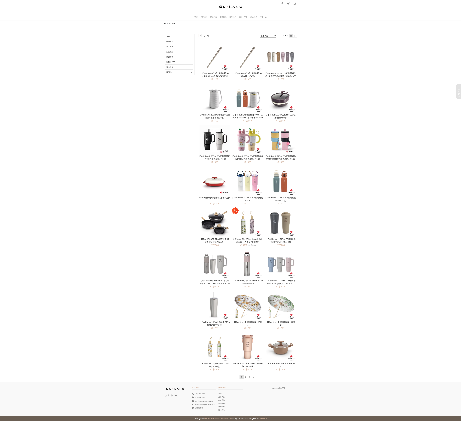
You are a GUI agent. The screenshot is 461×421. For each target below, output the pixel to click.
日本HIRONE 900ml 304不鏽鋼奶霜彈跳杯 (247, 199)
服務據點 (169, 51)
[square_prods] (291, 35)
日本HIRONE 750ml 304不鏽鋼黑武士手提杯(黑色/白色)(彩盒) (214, 157)
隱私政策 (221, 410)
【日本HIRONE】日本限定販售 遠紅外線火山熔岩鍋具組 (214, 240)
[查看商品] (211, 56)
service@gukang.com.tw (204, 401)
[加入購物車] (218, 56)
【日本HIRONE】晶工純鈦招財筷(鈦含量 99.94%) (247, 75)
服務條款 (221, 406)
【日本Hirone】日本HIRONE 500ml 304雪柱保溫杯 (247, 282)
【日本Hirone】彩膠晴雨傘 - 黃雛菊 (247, 323)
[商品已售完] (251, 222)
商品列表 (169, 46)
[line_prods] (295, 35)
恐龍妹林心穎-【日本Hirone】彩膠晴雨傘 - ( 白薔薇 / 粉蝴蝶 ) (248, 240)
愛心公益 (169, 67)
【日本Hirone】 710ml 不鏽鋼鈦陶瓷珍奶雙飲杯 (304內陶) (281, 240)
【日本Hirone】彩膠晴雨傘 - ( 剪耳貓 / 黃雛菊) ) (215, 365)
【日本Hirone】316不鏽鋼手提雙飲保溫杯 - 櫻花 (247, 365)
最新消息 (169, 41)
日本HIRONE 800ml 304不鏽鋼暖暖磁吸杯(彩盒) (280, 199)
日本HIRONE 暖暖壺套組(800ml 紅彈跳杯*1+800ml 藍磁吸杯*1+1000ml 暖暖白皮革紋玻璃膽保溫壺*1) (248, 117)
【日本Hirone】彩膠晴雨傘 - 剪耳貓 (280, 323)
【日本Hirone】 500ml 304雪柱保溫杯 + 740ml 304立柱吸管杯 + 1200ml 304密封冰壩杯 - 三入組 (214, 283)
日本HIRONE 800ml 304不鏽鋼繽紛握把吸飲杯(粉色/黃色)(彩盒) (247, 157)
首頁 (168, 36)
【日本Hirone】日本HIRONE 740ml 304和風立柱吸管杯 (214, 323)
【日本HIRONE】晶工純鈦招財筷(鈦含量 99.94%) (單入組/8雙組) (214, 75)
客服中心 (169, 72)
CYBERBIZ (263, 418)
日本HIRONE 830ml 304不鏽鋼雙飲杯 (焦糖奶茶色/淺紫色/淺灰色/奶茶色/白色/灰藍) (280, 76)
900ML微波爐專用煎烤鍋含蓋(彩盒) (214, 197)
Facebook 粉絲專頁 (278, 388)
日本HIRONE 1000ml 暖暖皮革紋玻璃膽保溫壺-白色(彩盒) (214, 116)
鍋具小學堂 (170, 62)
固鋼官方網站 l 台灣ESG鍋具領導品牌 (218, 418)
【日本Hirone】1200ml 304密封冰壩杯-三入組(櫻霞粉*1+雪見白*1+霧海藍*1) (281, 283)
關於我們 (169, 56)
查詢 (219, 394)
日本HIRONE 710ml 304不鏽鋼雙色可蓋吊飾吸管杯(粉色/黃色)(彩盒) (280, 157)
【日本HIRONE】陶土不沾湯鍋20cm (280, 365)
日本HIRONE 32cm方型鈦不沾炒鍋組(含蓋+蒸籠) (281, 116)
